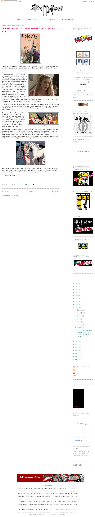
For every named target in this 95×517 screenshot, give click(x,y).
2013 (77, 344)
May (78, 319)
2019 (77, 295)
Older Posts (55, 191)
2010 (77, 353)
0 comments (27, 184)
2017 (77, 301)
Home (19, 19)
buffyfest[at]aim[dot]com (83, 73)
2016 (77, 304)
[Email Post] (33, 184)
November (80, 313)
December (80, 310)
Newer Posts (5, 191)
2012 (77, 347)
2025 (77, 287)
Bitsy (75, 370)
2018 (77, 298)
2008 (77, 359)
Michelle (76, 373)
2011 (77, 350)
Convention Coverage (67, 19)
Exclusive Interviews (48, 19)
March (79, 322)
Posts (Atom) (14, 196)
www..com (78, 389)
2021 (77, 292)
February (80, 325)
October (79, 316)
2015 (77, 307)
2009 (77, 356)
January (79, 328)
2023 (77, 289)
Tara (74, 376)
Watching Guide (32, 19)
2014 (77, 341)
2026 (77, 284)
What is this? (78, 406)
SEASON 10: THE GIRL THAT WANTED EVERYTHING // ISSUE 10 (29, 29)
